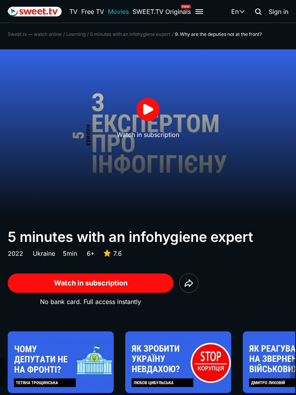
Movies (118, 11)
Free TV (92, 11)
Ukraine (44, 253)
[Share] (188, 283)
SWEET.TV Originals (162, 11)
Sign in (278, 11)
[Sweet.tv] (35, 12)
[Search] (258, 11)
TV (73, 11)
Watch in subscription (91, 283)
